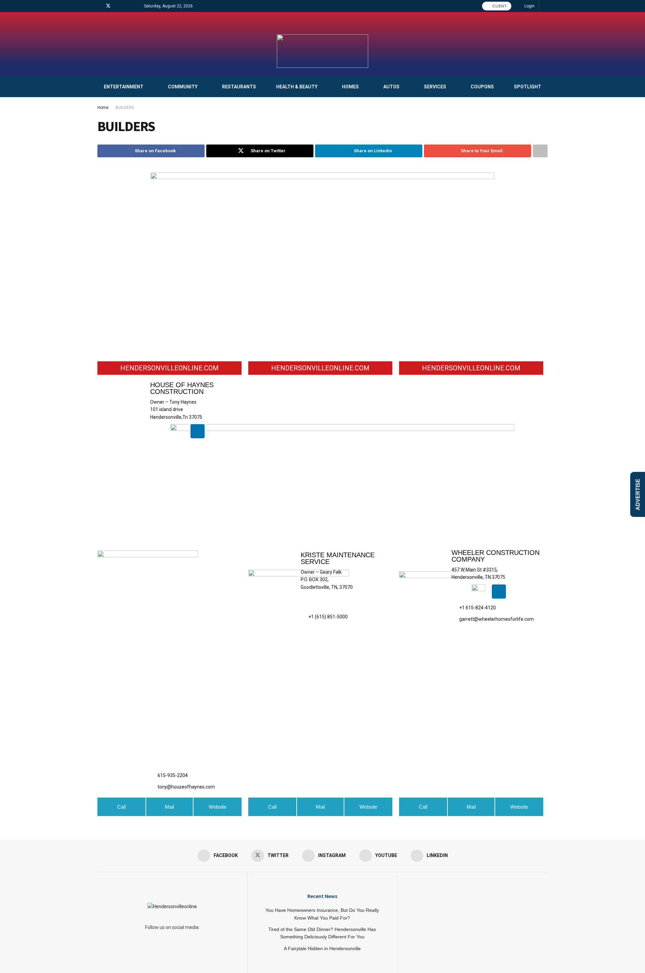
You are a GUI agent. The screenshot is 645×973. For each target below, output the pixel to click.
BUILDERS (125, 107)
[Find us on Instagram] (117, 6)
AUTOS (391, 86)
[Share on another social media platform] (540, 151)
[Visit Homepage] (322, 51)
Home (103, 107)
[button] (320, 807)
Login (528, 6)
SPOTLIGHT (527, 86)
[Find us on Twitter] (108, 6)
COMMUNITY (183, 86)
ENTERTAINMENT (123, 86)
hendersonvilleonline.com (169, 368)
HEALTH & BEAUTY (296, 86)
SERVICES (435, 86)
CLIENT (499, 6)
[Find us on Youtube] (125, 6)
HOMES (350, 86)
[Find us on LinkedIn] (134, 6)
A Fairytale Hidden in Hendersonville (322, 948)
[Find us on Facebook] (99, 6)
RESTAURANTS (239, 86)
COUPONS (482, 86)
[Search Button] (545, 6)
